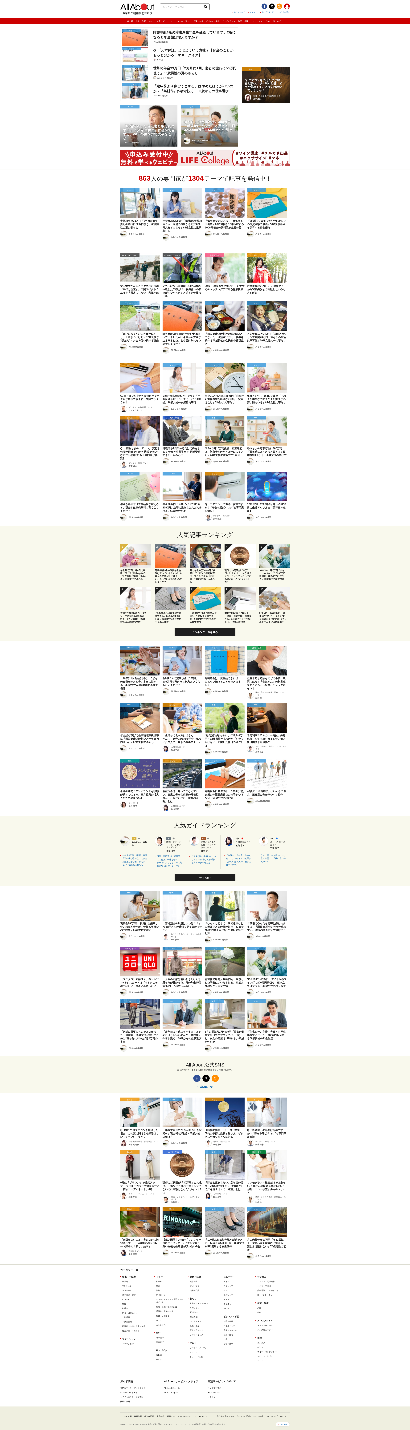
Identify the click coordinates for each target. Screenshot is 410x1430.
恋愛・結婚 (198, 21)
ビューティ (168, 21)
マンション (127, 1286)
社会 (225, 1339)
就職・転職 (228, 1321)
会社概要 (128, 1416)
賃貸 (124, 1304)
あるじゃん (161, 1325)
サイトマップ (239, 12)
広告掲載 (160, 1416)
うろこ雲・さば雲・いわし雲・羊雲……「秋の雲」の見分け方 (273, 858)
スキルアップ (229, 1326)
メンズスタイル (228, 21)
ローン (159, 1320)
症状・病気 (194, 1286)
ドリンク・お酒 (196, 1357)
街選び (125, 1308)
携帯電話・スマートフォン (268, 1290)
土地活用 (126, 1317)
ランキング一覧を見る (205, 632)
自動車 (159, 1355)
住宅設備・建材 (129, 1295)
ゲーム (260, 1347)
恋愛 (259, 1308)
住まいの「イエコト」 (131, 1331)
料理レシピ (194, 1308)
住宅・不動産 (129, 1276)
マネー (151, 21)
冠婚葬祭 (193, 1312)
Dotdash (283, 1424)
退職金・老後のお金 (164, 1311)
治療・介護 (194, 1290)
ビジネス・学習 (212, 21)
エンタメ (261, 1343)
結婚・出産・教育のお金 (166, 1307)
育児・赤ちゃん (196, 1330)
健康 (158, 21)
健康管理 (193, 1281)
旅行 (240, 21)
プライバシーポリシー (186, 1416)
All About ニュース (172, 1388)
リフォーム (127, 1290)
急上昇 (130, 21)
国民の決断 (125, 1401)
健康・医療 (195, 1276)
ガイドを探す (284, 12)
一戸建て (126, 1281)
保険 (158, 1290)
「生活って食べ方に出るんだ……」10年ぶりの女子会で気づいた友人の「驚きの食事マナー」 (238, 860)
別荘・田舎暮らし (130, 1313)
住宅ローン (161, 1295)
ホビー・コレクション (267, 1352)
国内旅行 (160, 1342)
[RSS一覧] (279, 6)
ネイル (226, 1299)
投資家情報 (149, 1416)
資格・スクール (230, 1330)
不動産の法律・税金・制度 (133, 1326)
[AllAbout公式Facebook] (264, 6)
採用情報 (138, 1416)
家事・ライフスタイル (199, 1303)
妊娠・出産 (194, 1326)
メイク (226, 1281)
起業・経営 (228, 1335)
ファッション (256, 21)
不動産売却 (127, 1322)
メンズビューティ (265, 1330)
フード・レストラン (198, 1348)
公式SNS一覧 (268, 12)
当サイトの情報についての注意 (250, 1416)
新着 (137, 21)
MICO (226, 1308)
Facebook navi (214, 1392)
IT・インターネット (265, 1295)
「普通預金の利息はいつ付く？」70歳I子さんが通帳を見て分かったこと (203, 859)
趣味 (246, 21)
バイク (159, 1359)
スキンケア (228, 1286)
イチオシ (211, 1397)
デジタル (179, 21)
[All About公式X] (272, 6)
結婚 (259, 1312)
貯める (159, 1281)
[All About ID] (287, 7)
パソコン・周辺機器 (266, 1281)
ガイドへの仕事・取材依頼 (131, 1397)
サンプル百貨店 (214, 1388)
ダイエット (228, 1304)
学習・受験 (228, 1344)
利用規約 (171, 1416)
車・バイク (278, 21)
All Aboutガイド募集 (129, 1392)
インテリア (127, 1299)
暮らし (188, 21)
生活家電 (193, 1317)
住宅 (144, 21)
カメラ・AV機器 (264, 1286)
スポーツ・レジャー (266, 1356)
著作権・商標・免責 (225, 1416)
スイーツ (193, 1352)
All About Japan (171, 1392)
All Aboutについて (206, 1416)
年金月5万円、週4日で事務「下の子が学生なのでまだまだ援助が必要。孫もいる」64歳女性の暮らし (134, 860)
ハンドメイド (195, 1321)
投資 (158, 1286)
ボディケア (228, 1295)
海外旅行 (160, 1338)
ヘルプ (283, 1416)
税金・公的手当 (162, 1316)
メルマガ (253, 12)
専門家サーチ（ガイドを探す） (133, 1388)
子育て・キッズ (196, 1335)
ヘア (225, 1290)
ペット (260, 1361)
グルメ (268, 21)
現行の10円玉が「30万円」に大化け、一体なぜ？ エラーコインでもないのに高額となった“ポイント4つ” (169, 861)
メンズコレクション (266, 1325)
